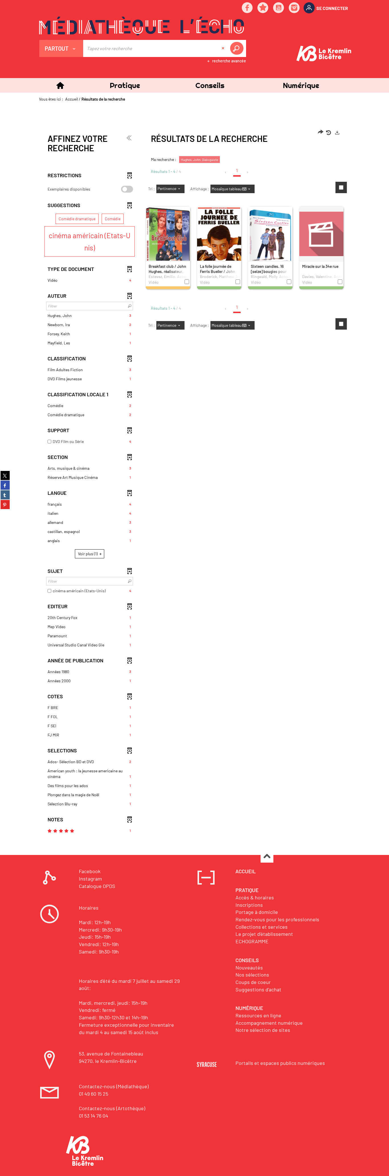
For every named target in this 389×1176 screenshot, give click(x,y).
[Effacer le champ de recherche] (223, 48)
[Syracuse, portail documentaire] (141, 26)
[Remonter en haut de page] (267, 856)
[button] (124, 85)
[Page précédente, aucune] (226, 172)
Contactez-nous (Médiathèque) (114, 1086)
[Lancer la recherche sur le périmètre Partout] (238, 48)
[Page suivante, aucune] (248, 172)
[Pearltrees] (263, 8)
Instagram (90, 878)
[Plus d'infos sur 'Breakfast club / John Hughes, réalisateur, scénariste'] (168, 241)
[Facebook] (247, 8)
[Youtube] (278, 8)
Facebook (90, 871)
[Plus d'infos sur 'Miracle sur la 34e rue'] (321, 234)
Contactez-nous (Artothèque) (112, 1108)
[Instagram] (294, 8)
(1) (88, 553)
